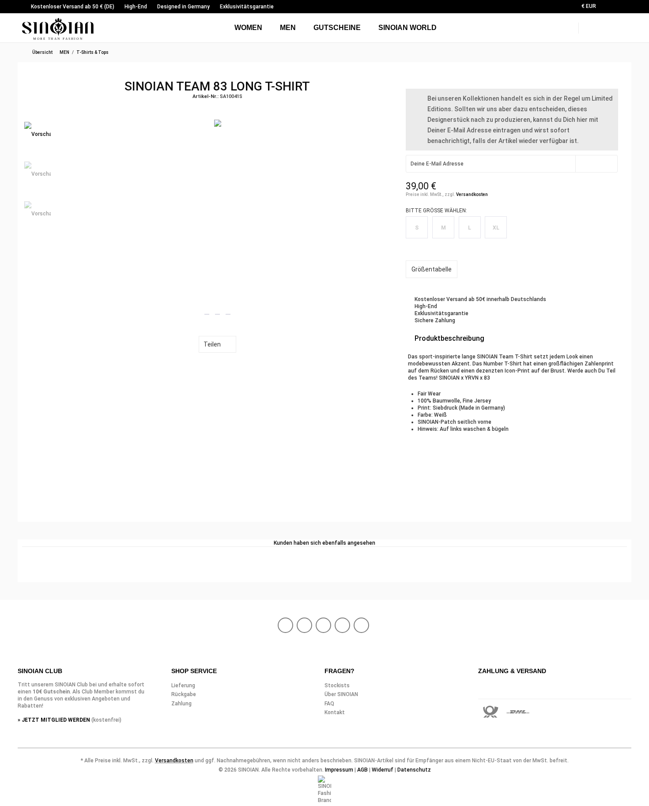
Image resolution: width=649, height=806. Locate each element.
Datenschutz (414, 770)
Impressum (339, 770)
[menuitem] (604, 6)
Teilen (212, 344)
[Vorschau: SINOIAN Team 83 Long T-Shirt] (37, 214)
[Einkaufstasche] (627, 26)
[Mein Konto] (609, 26)
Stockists (337, 685)
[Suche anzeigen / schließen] (589, 25)
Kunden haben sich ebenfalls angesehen (324, 543)
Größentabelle (431, 269)
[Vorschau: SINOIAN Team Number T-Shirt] (37, 135)
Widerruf (382, 770)
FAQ (329, 704)
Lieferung (183, 685)
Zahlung (181, 704)
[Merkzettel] (627, 8)
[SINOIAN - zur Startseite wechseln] (58, 29)
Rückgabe (183, 694)
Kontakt (334, 712)
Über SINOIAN (341, 694)
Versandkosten (472, 194)
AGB (362, 770)
